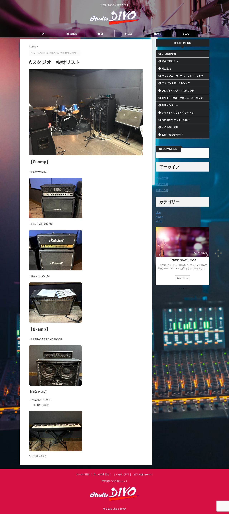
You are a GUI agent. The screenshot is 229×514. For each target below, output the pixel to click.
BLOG (186, 33)
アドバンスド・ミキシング (176, 83)
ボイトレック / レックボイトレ (178, 112)
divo (158, 212)
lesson (159, 216)
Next (206, 254)
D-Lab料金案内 (101, 474)
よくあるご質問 (170, 127)
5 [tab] (187, 288)
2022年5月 (162, 190)
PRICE (100, 33)
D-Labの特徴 (169, 54)
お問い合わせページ (172, 134)
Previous (159, 254)
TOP (42, 33)
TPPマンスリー (170, 105)
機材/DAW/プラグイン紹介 (176, 120)
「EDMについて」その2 (182, 260)
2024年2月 (162, 178)
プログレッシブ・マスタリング (178, 90)
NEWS (157, 33)
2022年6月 (162, 184)
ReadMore (182, 278)
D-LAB (128, 33)
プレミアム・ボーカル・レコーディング (182, 76)
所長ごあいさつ (170, 61)
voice (159, 220)
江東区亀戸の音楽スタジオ (114, 481)
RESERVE (71, 33)
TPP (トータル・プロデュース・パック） (183, 98)
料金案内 (166, 68)
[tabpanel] (182, 256)
